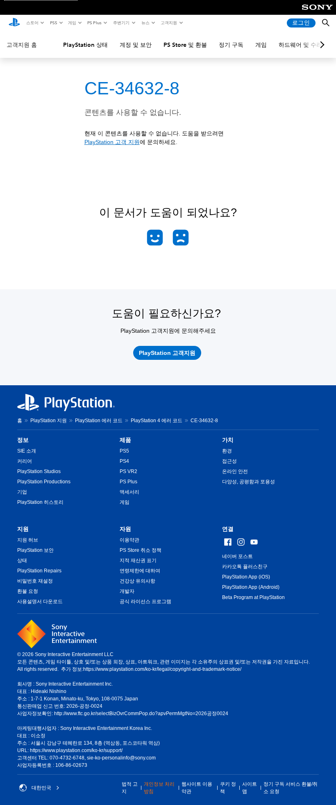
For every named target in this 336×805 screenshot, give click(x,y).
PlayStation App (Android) (250, 587)
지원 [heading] (23, 529)
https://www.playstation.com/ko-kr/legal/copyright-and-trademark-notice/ (162, 669)
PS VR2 (128, 471)
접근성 (229, 461)
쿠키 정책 (228, 787)
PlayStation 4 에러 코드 (156, 420)
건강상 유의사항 (137, 581)
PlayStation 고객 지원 (112, 142)
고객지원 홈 (22, 44)
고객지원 (168, 22)
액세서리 (129, 492)
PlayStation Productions (43, 482)
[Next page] (320, 45)
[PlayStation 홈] (14, 23)
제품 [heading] (125, 440)
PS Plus (94, 22)
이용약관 (129, 540)
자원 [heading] (125, 529)
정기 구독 (231, 44)
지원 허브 (27, 540)
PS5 (53, 22)
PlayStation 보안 (35, 550)
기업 (22, 492)
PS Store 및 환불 (185, 44)
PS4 (124, 461)
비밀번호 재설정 (35, 581)
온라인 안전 (235, 471)
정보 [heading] (23, 440)
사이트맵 (249, 787)
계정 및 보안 (136, 44)
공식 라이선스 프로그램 (145, 601)
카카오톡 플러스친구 (245, 566)
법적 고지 (130, 787)
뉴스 (145, 22)
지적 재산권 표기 (138, 560)
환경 (227, 451)
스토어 (32, 22)
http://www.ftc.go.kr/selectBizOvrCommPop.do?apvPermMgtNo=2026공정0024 (141, 713)
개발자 (127, 591)
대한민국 (41, 788)
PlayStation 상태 (85, 44)
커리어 (24, 461)
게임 (72, 22)
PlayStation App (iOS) (246, 577)
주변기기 (121, 22)
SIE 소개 (26, 451)
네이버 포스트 (237, 556)
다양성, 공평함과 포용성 (248, 482)
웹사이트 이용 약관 (197, 787)
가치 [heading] (228, 440)
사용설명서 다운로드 (40, 601)
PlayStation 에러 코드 (99, 420)
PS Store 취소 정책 (140, 550)
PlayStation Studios (39, 471)
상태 (22, 560)
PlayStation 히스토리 (40, 502)
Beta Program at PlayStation (253, 597)
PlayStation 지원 (48, 420)
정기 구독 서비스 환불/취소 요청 (290, 787)
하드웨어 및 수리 (300, 44)
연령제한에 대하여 (140, 571)
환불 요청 (27, 591)
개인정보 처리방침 (159, 787)
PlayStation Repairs (39, 571)
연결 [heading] (228, 529)
